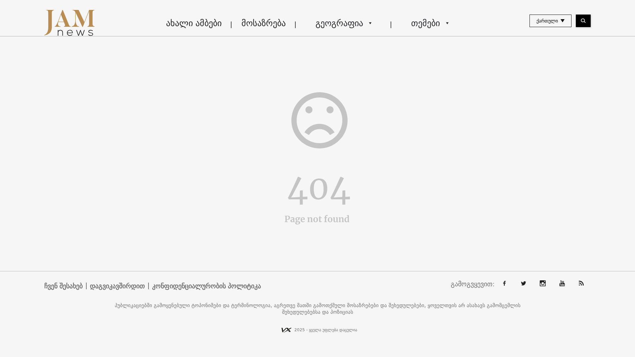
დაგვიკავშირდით (117, 286)
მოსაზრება (263, 23)
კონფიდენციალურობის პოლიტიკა (206, 286)
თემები (425, 23)
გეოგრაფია (339, 23)
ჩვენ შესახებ (63, 286)
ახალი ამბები (194, 23)
